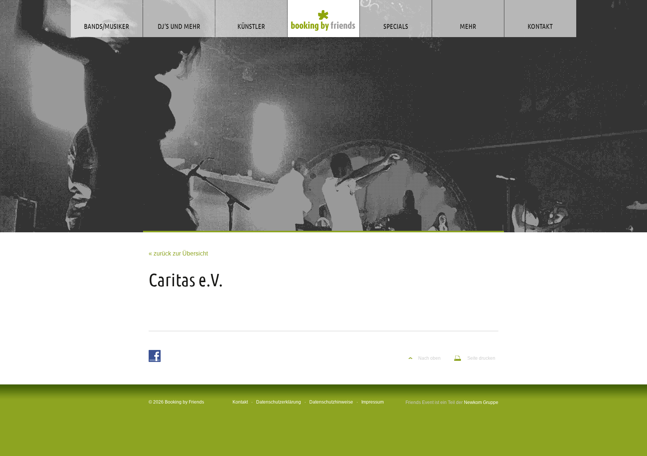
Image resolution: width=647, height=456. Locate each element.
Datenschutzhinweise (331, 402)
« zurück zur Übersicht (178, 253)
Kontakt (240, 402)
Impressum (372, 402)
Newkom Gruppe (481, 402)
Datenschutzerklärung (278, 402)
